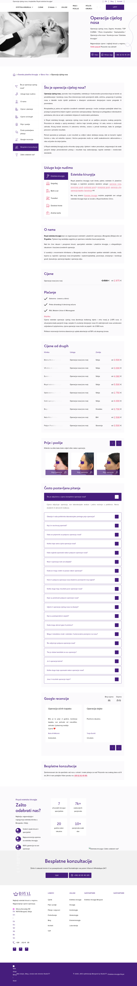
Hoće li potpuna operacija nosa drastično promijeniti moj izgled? (71, 580)
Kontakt (119, 1)
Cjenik (40, 7)
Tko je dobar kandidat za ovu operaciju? (62, 652)
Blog (112, 1)
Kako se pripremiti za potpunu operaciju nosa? (64, 535)
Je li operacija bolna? (55, 661)
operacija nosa (115, 184)
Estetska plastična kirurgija (28, 74)
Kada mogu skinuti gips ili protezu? (60, 625)
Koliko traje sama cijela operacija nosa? (61, 544)
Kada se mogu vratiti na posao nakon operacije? (64, 571)
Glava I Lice (45, 74)
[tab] (56, 176)
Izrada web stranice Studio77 (40, 974)
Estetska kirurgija (90, 195)
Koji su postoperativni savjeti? (58, 616)
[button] (24, 7)
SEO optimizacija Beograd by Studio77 (93, 974)
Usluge (64, 7)
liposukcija (88, 190)
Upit (115, 7)
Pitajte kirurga (89, 7)
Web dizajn (20, 974)
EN (106, 1)
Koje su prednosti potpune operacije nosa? (63, 598)
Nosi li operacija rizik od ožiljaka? (59, 562)
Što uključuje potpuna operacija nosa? (61, 643)
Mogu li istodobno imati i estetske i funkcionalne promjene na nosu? (72, 634)
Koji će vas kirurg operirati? (57, 525)
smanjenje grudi (104, 187)
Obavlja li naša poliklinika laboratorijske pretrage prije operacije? (71, 517)
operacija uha (116, 187)
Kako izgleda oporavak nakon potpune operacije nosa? (67, 553)
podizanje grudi (90, 187)
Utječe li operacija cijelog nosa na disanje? (62, 607)
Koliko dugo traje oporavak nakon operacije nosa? (65, 670)
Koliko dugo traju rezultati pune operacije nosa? (64, 589)
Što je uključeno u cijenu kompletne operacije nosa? (66, 497)
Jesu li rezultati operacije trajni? (59, 679)
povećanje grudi (77, 187)
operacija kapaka (77, 190)
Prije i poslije (76, 7)
